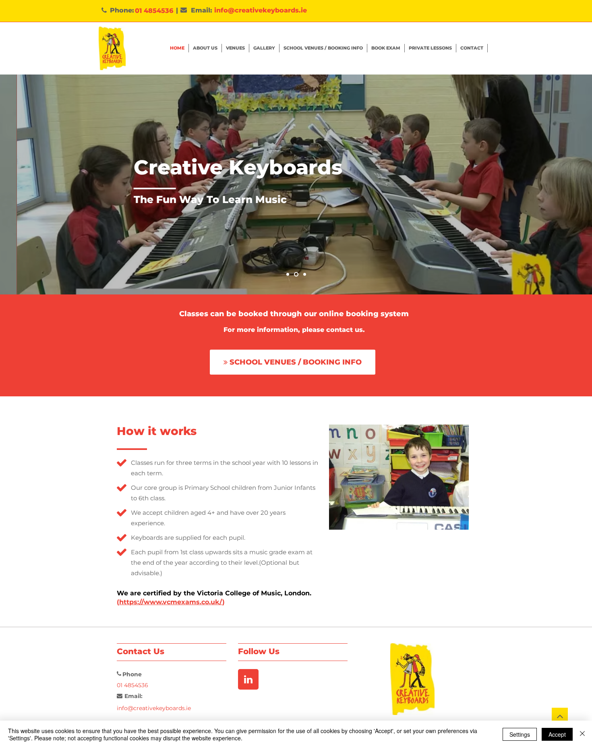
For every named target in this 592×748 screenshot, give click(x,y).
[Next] (548, 184)
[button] (386, 48)
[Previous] (44, 184)
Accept (557, 734)
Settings (519, 734)
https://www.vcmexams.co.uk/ (170, 602)
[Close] (582, 734)
